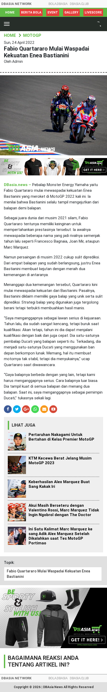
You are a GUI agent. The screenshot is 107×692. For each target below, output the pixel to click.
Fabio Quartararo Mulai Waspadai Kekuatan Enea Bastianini (48, 574)
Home (10, 12)
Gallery (71, 12)
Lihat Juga (23, 425)
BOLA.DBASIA (58, 4)
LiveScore (93, 12)
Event (53, 12)
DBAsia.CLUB (79, 4)
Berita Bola (31, 12)
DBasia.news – (18, 184)
